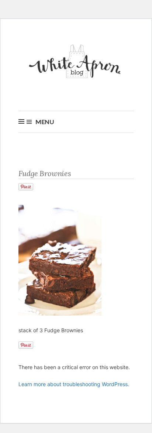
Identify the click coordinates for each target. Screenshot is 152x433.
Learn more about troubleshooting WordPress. (73, 384)
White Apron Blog (76, 63)
